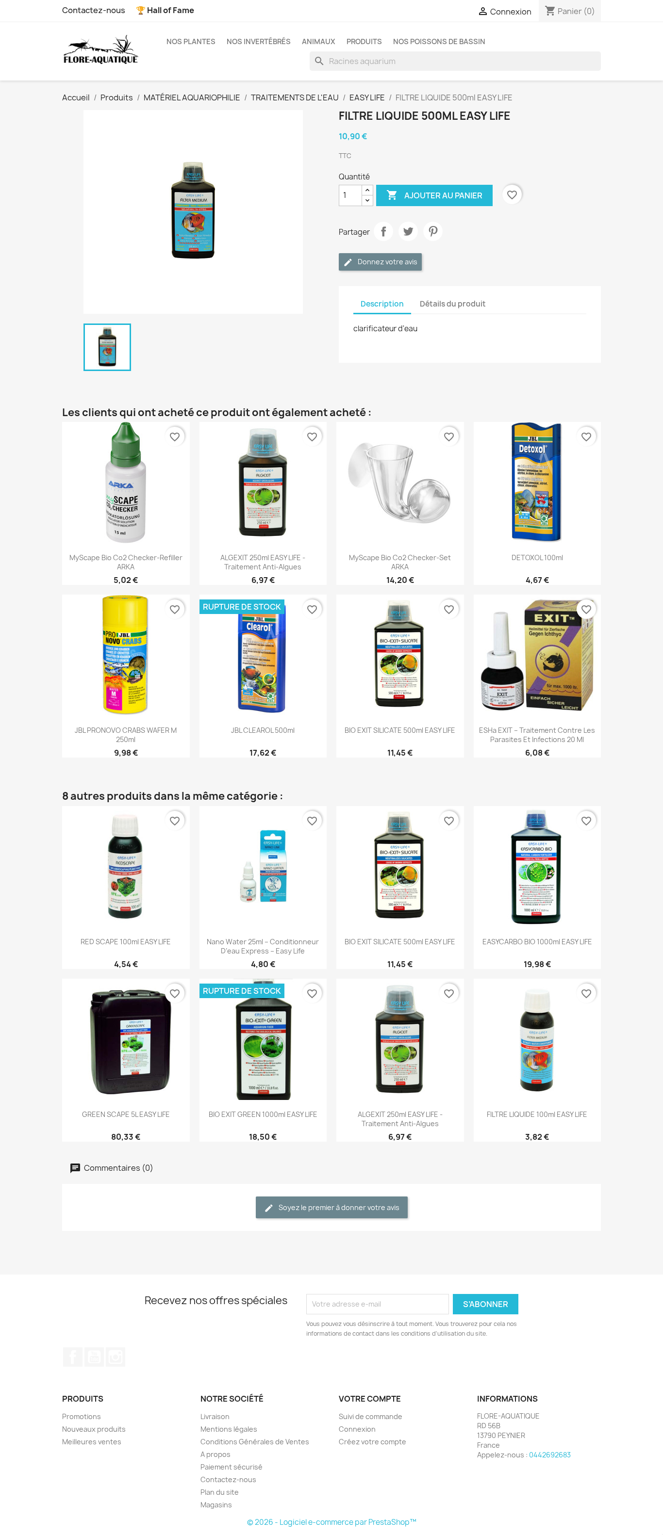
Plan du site (219, 1492)
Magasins (216, 1504)
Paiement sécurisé (231, 1466)
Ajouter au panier (434, 195)
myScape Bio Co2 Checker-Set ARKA (400, 562)
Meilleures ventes (91, 1441)
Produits (364, 41)
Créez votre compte (372, 1441)
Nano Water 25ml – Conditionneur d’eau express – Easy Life (263, 946)
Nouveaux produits (94, 1429)
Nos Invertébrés (259, 41)
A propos (215, 1454)
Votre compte (370, 1398)
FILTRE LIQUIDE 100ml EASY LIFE (537, 1114)
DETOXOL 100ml (537, 557)
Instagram (115, 1357)
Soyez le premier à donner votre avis (338, 1207)
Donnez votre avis (386, 261)
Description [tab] (382, 304)
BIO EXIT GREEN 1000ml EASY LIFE (263, 1114)
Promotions (81, 1416)
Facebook (73, 1357)
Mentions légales (228, 1429)
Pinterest (433, 231)
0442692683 (550, 1454)
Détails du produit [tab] (453, 304)
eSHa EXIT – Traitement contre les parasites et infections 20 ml (537, 735)
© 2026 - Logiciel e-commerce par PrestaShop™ (331, 1522)
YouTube (94, 1357)
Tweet (408, 231)
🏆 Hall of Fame (165, 10)
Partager (383, 231)
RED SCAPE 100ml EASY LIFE (126, 941)
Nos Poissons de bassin (439, 41)
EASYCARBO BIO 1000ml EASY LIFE (537, 941)
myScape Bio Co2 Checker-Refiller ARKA (125, 562)
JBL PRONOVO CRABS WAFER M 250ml (126, 735)
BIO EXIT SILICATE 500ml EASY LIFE (400, 730)
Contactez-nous (93, 10)
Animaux (318, 41)
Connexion (357, 1429)
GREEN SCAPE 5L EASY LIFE (126, 1114)
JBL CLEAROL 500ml (263, 730)
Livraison (215, 1416)
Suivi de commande (370, 1416)
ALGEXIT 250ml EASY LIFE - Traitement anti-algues (262, 562)
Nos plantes (190, 41)
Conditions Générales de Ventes (254, 1441)
